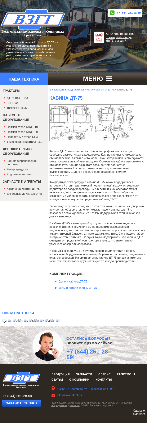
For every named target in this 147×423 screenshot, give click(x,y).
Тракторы (11, 90)
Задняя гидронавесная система (22, 162)
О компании (79, 379)
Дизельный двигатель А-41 (24, 193)
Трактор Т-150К (17, 107)
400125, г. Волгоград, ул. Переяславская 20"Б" (86, 388)
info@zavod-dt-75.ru (69, 394)
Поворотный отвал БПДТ (23, 136)
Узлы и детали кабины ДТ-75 (78, 287)
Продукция (60, 374)
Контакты (104, 379)
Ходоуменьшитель (19, 174)
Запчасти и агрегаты (22, 181)
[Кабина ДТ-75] (91, 140)
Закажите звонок (21, 403)
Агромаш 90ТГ (113, 402)
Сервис (104, 374)
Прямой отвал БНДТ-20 (22, 131)
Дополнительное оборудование (18, 151)
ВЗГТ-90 (12, 102)
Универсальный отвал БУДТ (25, 141)
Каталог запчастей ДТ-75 (100, 89)
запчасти (75, 405)
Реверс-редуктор (18, 169)
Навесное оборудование (16, 117)
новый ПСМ (35, 58)
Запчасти (84, 374)
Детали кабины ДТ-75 (73, 281)
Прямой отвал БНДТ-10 (22, 126)
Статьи (57, 379)
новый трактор (15, 58)
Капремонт (126, 374)
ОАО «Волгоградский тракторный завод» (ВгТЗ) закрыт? (120, 37)
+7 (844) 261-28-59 (129, 12)
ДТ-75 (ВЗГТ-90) (17, 97)
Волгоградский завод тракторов (67, 89)
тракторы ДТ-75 (95, 402)
